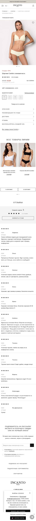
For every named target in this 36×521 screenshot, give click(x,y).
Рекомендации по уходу (11, 112)
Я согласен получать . (14, 455)
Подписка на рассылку (18, 463)
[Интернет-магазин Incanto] (18, 6)
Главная (5, 11)
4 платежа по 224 (8, 82)
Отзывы (5, 120)
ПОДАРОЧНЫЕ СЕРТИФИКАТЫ (18, 468)
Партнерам (18, 473)
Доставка (5, 116)
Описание (6, 109)
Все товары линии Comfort (10, 129)
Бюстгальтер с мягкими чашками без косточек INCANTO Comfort (9, 172)
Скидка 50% (6, 70)
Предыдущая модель (8, 17)
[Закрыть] (30, 493)
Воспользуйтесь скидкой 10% (13, 124)
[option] (18, 1)
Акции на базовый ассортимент (18, 1)
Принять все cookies (18, 511)
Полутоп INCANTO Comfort (27, 170)
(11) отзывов (14, 77)
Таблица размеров (29, 93)
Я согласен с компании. (19, 450)
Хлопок (13, 11)
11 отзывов (25, 213)
